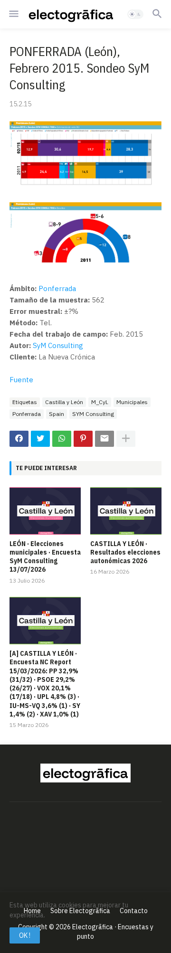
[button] (13, 14)
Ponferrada (57, 288)
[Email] (104, 439)
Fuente (21, 379)
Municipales (132, 402)
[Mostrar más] (125, 439)
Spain (56, 413)
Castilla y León (64, 402)
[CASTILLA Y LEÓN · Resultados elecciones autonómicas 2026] (126, 511)
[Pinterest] (83, 439)
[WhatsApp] (61, 439)
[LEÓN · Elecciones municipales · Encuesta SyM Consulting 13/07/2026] (45, 511)
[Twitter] (40, 439)
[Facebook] (19, 439)
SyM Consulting (58, 345)
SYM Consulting (93, 413)
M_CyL (99, 402)
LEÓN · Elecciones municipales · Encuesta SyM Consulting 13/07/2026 (45, 556)
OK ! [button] (24, 935)
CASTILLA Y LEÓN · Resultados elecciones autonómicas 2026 (125, 552)
